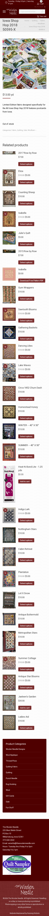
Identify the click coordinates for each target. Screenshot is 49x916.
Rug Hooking (11, 784)
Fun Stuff (10, 808)
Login (42, 4)
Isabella (22, 213)
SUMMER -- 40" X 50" (29, 445)
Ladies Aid (23, 716)
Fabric (14, 130)
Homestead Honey (28, 407)
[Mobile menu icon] (4, 11)
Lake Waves (24, 365)
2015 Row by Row (27, 251)
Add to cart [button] (25, 481)
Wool (8, 790)
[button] (42, 42)
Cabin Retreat (25, 549)
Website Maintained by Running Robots (24, 913)
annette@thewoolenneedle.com (21, 843)
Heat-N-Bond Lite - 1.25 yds (30, 468)
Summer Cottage (27, 658)
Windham (31, 130)
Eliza (20, 171)
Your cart (43, 16)
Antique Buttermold (28, 614)
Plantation (23, 572)
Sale (25, 130)
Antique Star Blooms (28, 676)
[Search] (42, 11)
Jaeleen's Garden (27, 696)
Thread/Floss (11, 761)
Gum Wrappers (26, 287)
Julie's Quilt (24, 233)
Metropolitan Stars (27, 632)
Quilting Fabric (12, 767)
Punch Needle (11, 778)
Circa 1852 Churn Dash (30, 387)
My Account (38, 7)
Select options (26, 164)
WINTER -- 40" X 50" (28, 425)
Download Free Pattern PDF (31, 281)
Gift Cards (10, 796)
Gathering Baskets (27, 327)
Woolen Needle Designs (15, 749)
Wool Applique (12, 755)
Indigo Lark (24, 509)
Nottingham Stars (27, 529)
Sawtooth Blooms (27, 309)
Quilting (20, 130)
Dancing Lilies (25, 345)
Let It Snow (24, 593)
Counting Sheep (26, 192)
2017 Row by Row (27, 153)
